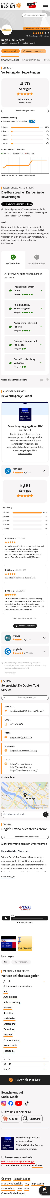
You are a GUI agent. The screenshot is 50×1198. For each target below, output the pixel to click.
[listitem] (17, 986)
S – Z (24, 1069)
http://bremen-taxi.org (20, 767)
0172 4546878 (16, 724)
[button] (10, 51)
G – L (24, 1059)
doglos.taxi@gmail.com (21, 738)
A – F (24, 982)
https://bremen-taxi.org (21, 764)
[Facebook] (10, 1103)
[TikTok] (26, 1103)
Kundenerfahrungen (31, 60)
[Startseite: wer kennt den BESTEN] (11, 5)
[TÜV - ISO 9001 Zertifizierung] (7, 1143)
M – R (24, 1064)
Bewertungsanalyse (10, 60)
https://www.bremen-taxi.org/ (23, 771)
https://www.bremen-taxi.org (23, 751)
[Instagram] (3, 1103)
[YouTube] (18, 1103)
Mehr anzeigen (10, 673)
